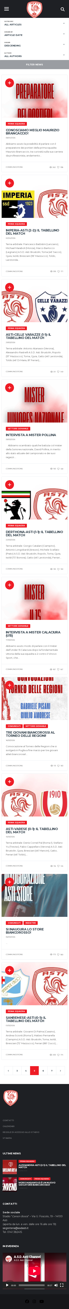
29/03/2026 (10, 342)
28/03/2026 (10, 439)
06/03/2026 (10, 937)
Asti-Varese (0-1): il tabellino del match (32, 830)
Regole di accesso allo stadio (21, 1132)
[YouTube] (42, 1302)
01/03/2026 (10, 1025)
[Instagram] (34, 1302)
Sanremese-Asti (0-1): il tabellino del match (26, 1019)
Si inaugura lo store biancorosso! (25, 931)
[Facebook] (27, 1302)
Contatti (8, 1120)
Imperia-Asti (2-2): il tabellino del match (32, 232)
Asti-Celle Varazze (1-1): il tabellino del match (28, 336)
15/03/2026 (10, 837)
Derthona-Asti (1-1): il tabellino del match (34, 533)
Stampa (7, 1138)
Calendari (9, 1126)
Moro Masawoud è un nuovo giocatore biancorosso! (37, 1183)
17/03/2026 (10, 640)
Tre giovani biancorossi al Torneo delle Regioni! (30, 734)
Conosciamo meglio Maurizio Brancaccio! (32, 131)
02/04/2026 (10, 238)
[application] (34, 1271)
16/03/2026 (10, 740)
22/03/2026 (10, 540)
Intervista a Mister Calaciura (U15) (33, 634)
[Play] (7, 1285)
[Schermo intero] (62, 1285)
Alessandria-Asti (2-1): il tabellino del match (42, 1166)
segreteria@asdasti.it (15, 1228)
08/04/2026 (10, 138)
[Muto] (56, 1285)
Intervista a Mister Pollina (31, 435)
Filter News (34, 64)
